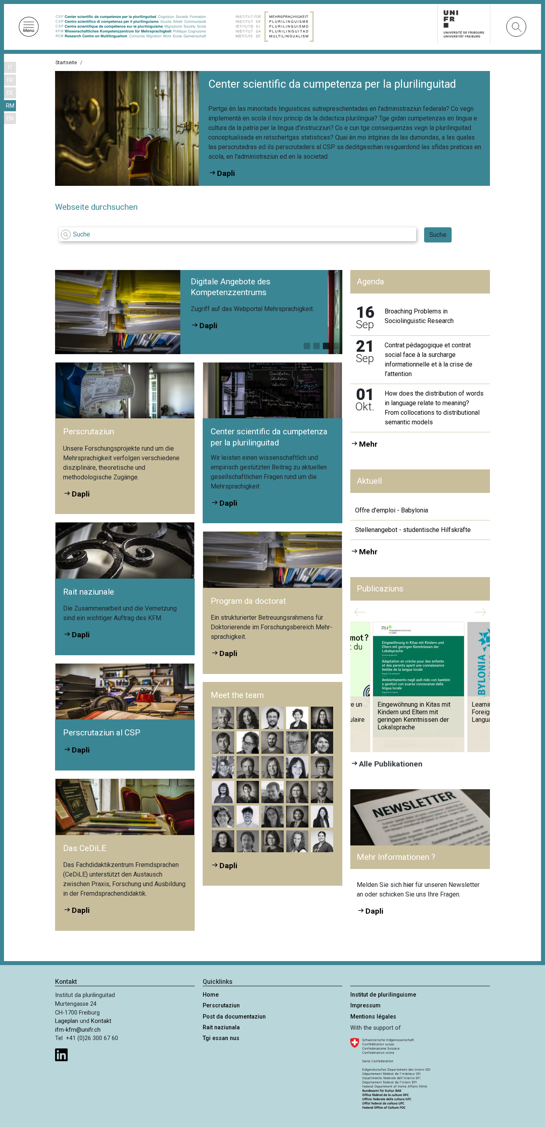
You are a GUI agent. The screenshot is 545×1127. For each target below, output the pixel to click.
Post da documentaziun (234, 1016)
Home (211, 994)
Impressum (365, 1005)
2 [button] (316, 344)
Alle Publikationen (391, 763)
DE (10, 93)
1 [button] (307, 344)
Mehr (368, 444)
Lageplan (66, 1021)
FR (10, 80)
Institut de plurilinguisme (383, 994)
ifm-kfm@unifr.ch (78, 1030)
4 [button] (336, 344)
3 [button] (326, 344)
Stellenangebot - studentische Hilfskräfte (413, 530)
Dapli (271, 322)
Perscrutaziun (221, 1005)
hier (409, 885)
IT (10, 67)
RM (10, 105)
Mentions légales (373, 1016)
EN (10, 118)
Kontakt (101, 1021)
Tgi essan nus (221, 1038)
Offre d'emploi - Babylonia (391, 510)
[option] (246, 312)
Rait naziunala (221, 1027)
